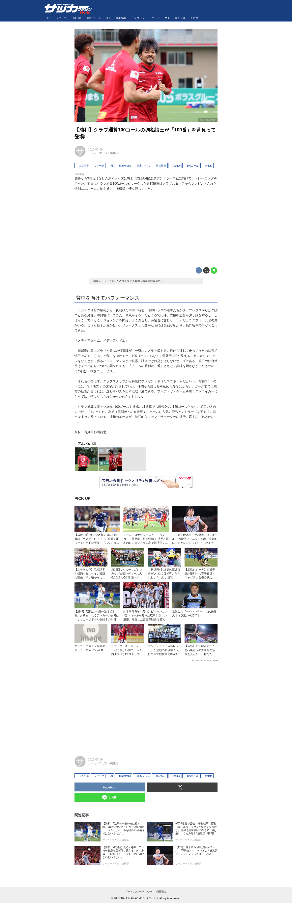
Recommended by (200, 660)
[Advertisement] (146, 229)
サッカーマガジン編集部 (103, 153)
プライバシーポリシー (139, 891)
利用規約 (161, 891)
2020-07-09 (95, 149)
